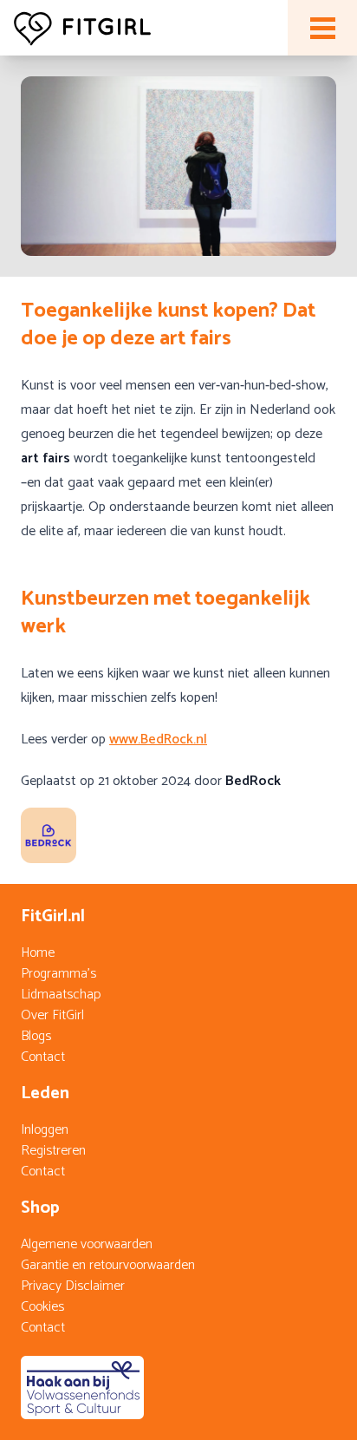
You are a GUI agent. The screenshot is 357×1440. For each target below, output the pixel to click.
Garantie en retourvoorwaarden (108, 1265)
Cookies (42, 1307)
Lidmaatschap (61, 994)
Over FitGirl (52, 1015)
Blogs (36, 1036)
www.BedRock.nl (158, 739)
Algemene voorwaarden (87, 1244)
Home (38, 953)
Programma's (58, 973)
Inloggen (44, 1130)
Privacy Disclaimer (73, 1286)
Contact (43, 1057)
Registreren (53, 1150)
